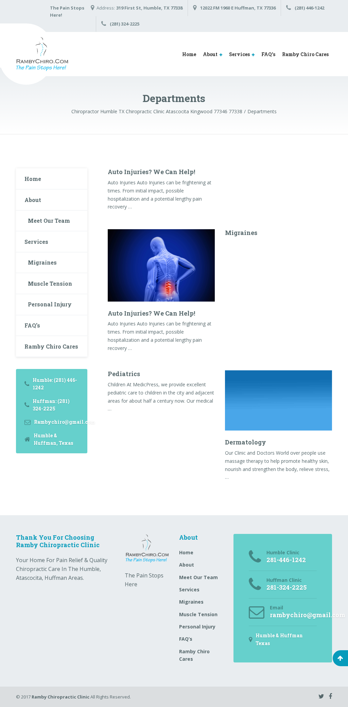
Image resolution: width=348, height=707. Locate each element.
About (210, 54)
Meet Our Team (49, 220)
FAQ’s (268, 54)
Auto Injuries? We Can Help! (151, 172)
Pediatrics (124, 374)
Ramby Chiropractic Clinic (60, 697)
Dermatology (245, 442)
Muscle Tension (50, 283)
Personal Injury (50, 304)
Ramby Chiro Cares (305, 54)
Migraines (241, 233)
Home (189, 54)
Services (239, 54)
